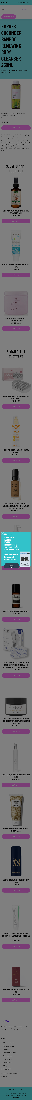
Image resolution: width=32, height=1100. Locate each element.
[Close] (2, 533)
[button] (11, 567)
